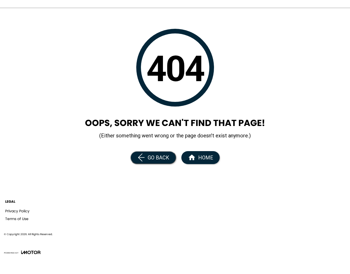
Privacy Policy (17, 211)
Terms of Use (16, 218)
